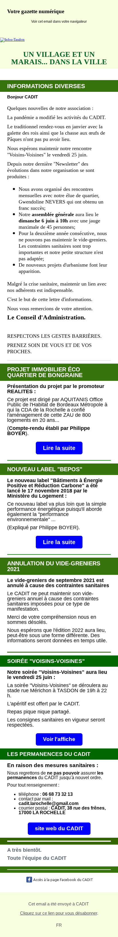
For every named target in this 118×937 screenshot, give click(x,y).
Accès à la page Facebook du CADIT (63, 880)
